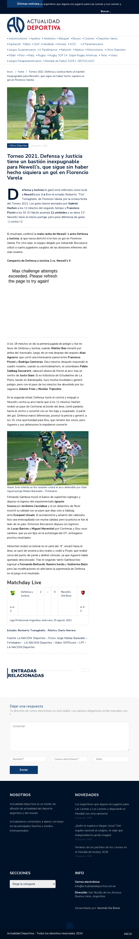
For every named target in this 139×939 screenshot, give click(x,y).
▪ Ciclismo (88, 38)
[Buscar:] (111, 11)
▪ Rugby (41, 55)
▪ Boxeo (76, 38)
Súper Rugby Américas (83, 55)
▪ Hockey (61, 44)
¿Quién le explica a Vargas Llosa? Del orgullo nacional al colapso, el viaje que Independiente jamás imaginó (99, 830)
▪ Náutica (78, 50)
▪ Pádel (11, 55)
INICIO (128, 934)
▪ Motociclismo (94, 50)
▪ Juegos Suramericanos (21, 50)
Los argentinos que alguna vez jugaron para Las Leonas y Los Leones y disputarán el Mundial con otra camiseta (80, 6)
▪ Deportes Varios (106, 38)
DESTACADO (86, 61)
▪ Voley (113, 55)
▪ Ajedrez (34, 38)
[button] (48, 462)
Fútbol (27, 44)
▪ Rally (30, 55)
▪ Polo (21, 55)
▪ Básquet (63, 38)
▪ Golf (35, 44)
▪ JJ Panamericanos (92, 44)
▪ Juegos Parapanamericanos (24, 61)
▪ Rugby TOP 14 (57, 55)
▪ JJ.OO (72, 44)
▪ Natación (65, 50)
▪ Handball (47, 44)
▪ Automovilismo (17, 38)
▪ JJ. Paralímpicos (47, 50)
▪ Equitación (14, 44)
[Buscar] (129, 11)
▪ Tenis (103, 55)
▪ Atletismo (49, 38)
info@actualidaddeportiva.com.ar (95, 886)
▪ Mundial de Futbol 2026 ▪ (59, 61)
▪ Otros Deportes (115, 50)
